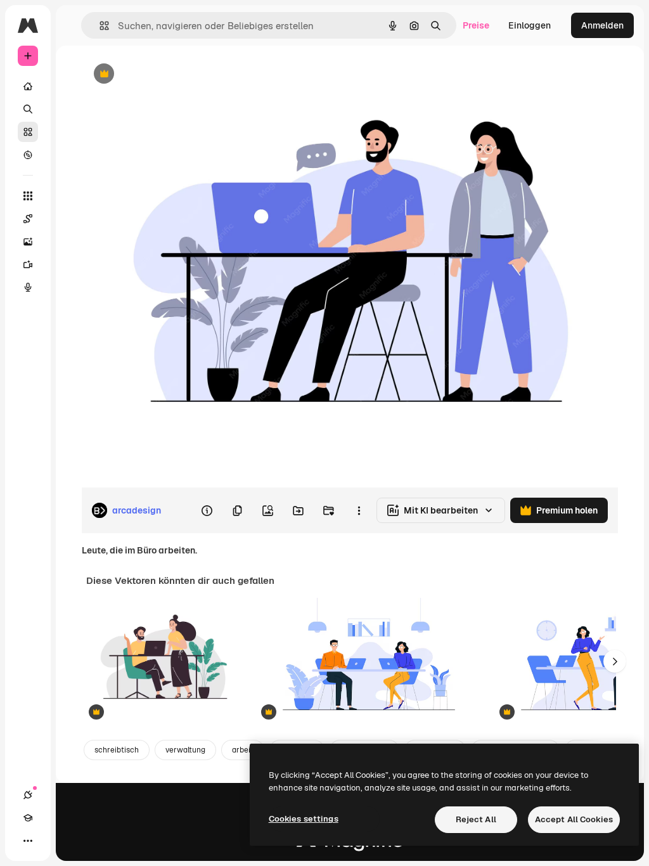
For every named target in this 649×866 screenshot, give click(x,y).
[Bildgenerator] (28, 241)
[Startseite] (28, 86)
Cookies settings (303, 818)
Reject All (476, 819)
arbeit (243, 750)
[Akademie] (28, 818)
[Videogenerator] (28, 264)
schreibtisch (116, 750)
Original (162, 74)
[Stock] (28, 132)
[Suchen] (28, 109)
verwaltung (185, 750)
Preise (476, 25)
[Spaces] (28, 219)
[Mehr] (28, 840)
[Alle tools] (28, 196)
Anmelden (602, 25)
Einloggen (529, 25)
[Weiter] (614, 661)
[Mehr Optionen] (358, 510)
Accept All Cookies (574, 819)
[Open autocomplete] (99, 25)
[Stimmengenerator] (28, 287)
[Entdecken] (28, 155)
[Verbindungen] (28, 795)
